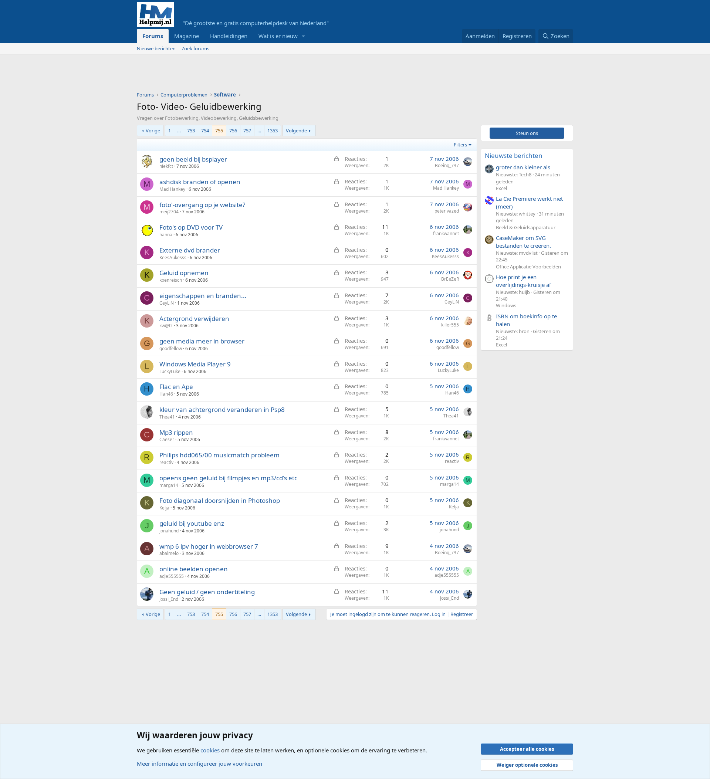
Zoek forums (195, 48)
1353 (272, 130)
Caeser (166, 439)
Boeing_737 (447, 165)
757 (247, 130)
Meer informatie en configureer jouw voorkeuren (199, 763)
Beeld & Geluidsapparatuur (525, 227)
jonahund (169, 531)
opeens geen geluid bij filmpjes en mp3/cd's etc (228, 478)
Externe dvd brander (189, 250)
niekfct (166, 166)
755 (219, 130)
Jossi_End (168, 599)
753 (191, 130)
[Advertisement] (271, 74)
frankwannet (446, 233)
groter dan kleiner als (523, 167)
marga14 (168, 485)
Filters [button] (460, 144)
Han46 (166, 394)
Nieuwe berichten (156, 48)
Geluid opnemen (184, 272)
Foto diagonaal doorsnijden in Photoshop (219, 500)
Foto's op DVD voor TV (191, 227)
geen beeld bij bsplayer (193, 159)
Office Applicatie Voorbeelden (528, 266)
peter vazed (447, 211)
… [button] (179, 130)
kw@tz (166, 325)
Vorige (153, 130)
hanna (165, 234)
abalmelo (169, 553)
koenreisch (170, 280)
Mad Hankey (172, 189)
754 (205, 130)
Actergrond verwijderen (194, 318)
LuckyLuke (169, 371)
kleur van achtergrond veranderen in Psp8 (222, 409)
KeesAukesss (172, 257)
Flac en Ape (176, 386)
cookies (210, 750)
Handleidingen (228, 36)
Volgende (296, 130)
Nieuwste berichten (513, 155)
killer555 (450, 325)
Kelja (164, 508)
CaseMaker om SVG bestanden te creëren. (523, 241)
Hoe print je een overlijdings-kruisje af (523, 280)
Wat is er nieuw (278, 36)
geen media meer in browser (201, 341)
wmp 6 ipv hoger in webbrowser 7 (208, 546)
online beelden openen (193, 569)
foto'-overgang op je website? (202, 204)
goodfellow (170, 348)
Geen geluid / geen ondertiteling (207, 591)
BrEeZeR (450, 279)
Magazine (186, 36)
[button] (303, 36)
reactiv (166, 462)
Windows (506, 305)
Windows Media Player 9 (195, 364)
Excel (501, 188)
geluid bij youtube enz (191, 523)
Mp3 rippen (176, 432)
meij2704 (169, 212)
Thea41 (167, 417)
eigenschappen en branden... (203, 295)
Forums (152, 36)
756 (233, 130)
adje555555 (171, 576)
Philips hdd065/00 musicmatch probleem (219, 455)
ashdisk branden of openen (199, 181)
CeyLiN (166, 303)
